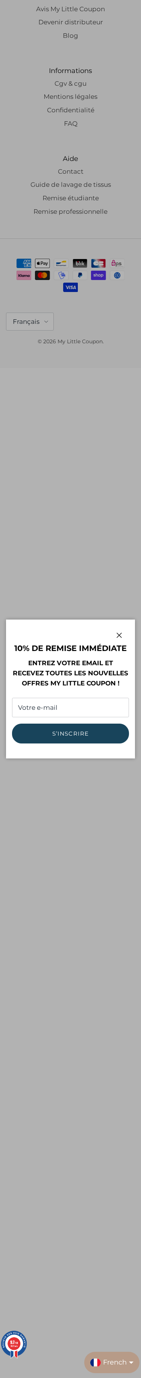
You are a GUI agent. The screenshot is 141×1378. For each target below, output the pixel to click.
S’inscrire (70, 733)
